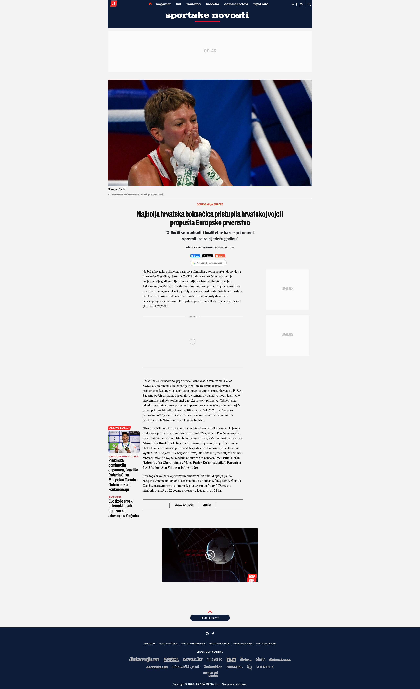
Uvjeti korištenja (168, 644)
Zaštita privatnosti (219, 644)
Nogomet (163, 4)
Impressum (149, 644)
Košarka (212, 4)
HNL (178, 4)
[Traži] (309, 4)
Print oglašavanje (266, 644)
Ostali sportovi (236, 4)
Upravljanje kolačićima (210, 652)
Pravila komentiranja (193, 644)
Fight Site (260, 4)
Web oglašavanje (242, 644)
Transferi (193, 4)
